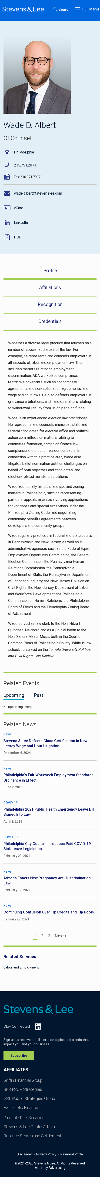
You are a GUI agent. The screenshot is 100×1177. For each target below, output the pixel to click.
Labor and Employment (21, 967)
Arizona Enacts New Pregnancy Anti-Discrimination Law (47, 880)
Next (60, 935)
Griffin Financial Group (23, 1080)
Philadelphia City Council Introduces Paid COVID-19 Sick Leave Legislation (47, 846)
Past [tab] (38, 695)
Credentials (50, 321)
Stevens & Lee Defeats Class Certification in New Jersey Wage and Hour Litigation (45, 743)
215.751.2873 (25, 165)
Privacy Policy (46, 1154)
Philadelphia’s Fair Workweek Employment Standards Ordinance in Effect (48, 777)
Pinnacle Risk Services (23, 1117)
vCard (18, 208)
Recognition (50, 304)
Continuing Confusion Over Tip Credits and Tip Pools (48, 912)
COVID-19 (10, 803)
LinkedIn (21, 222)
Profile (50, 270)
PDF (17, 237)
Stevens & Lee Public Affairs (29, 1126)
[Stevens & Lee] (23, 9)
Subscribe (18, 1055)
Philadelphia (24, 152)
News (7, 734)
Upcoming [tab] (13, 695)
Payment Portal (71, 1154)
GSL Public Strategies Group (29, 1098)
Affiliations (50, 287)
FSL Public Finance (20, 1107)
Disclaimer (25, 1154)
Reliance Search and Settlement (32, 1135)
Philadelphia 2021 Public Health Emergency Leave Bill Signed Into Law (48, 812)
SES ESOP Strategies (22, 1089)
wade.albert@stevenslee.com (38, 193)
